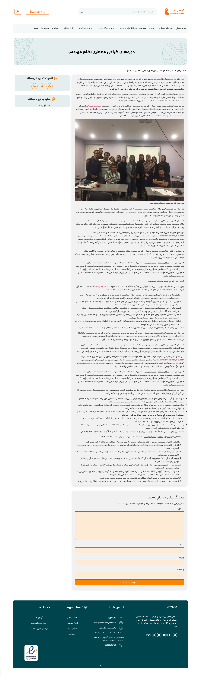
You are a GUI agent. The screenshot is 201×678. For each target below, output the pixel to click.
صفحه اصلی (181, 28)
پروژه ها (151, 28)
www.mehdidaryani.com (172, 236)
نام (182, 545)
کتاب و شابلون (68, 28)
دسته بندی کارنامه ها (106, 28)
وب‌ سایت (180, 569)
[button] (49, 86)
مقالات (55, 28)
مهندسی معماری (93, 106)
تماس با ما (45, 28)
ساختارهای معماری (99, 286)
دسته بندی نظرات (86, 28)
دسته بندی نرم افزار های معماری (133, 28)
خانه (185, 70)
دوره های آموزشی (166, 28)
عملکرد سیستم (119, 405)
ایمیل (181, 557)
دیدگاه (180, 509)
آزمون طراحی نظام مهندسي (169, 70)
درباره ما (36, 28)
